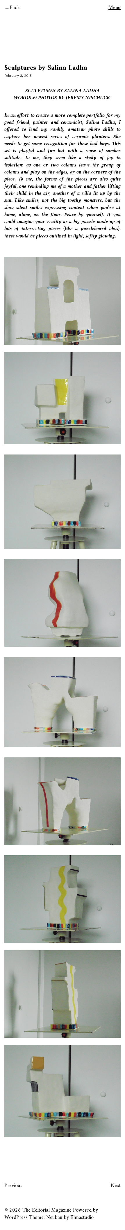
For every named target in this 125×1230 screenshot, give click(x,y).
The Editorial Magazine (47, 1210)
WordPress (16, 1217)
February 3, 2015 (18, 76)
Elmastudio (82, 1217)
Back (15, 7)
